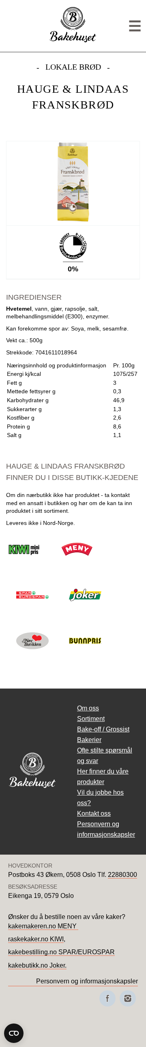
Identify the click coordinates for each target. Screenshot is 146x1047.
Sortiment (91, 718)
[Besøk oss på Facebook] (107, 998)
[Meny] (135, 26)
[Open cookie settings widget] (14, 1033)
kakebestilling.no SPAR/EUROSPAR (61, 952)
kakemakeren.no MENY (43, 926)
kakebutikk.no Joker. (37, 965)
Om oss (88, 708)
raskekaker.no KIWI (36, 939)
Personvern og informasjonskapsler (87, 981)
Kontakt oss (94, 813)
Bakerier (89, 739)
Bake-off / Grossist (103, 729)
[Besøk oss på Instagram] (128, 998)
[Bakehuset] (73, 41)
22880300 (122, 874)
